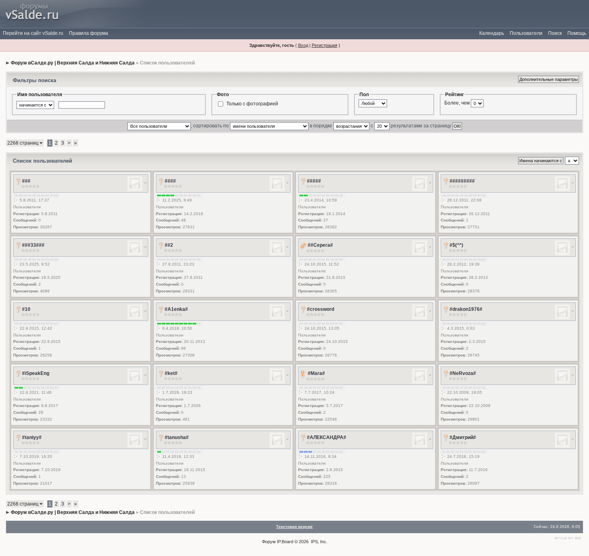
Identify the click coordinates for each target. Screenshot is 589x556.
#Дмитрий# (463, 437)
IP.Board (285, 541)
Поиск (555, 33)
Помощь (576, 33)
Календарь (491, 33)
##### (314, 181)
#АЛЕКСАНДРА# (326, 437)
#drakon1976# (466, 309)
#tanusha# (177, 437)
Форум (269, 541)
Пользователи (526, 33)
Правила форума (88, 33)
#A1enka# (176, 309)
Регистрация (324, 45)
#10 (26, 309)
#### (170, 181)
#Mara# (316, 373)
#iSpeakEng (35, 373)
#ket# (171, 373)
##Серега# (320, 245)
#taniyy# (32, 437)
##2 (169, 245)
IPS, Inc (318, 541)
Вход (303, 45)
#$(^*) (456, 245)
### (26, 181)
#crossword (320, 309)
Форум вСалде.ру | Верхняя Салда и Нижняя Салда (73, 63)
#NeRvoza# (463, 373)
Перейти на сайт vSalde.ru (33, 33)
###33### (33, 245)
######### (462, 181)
